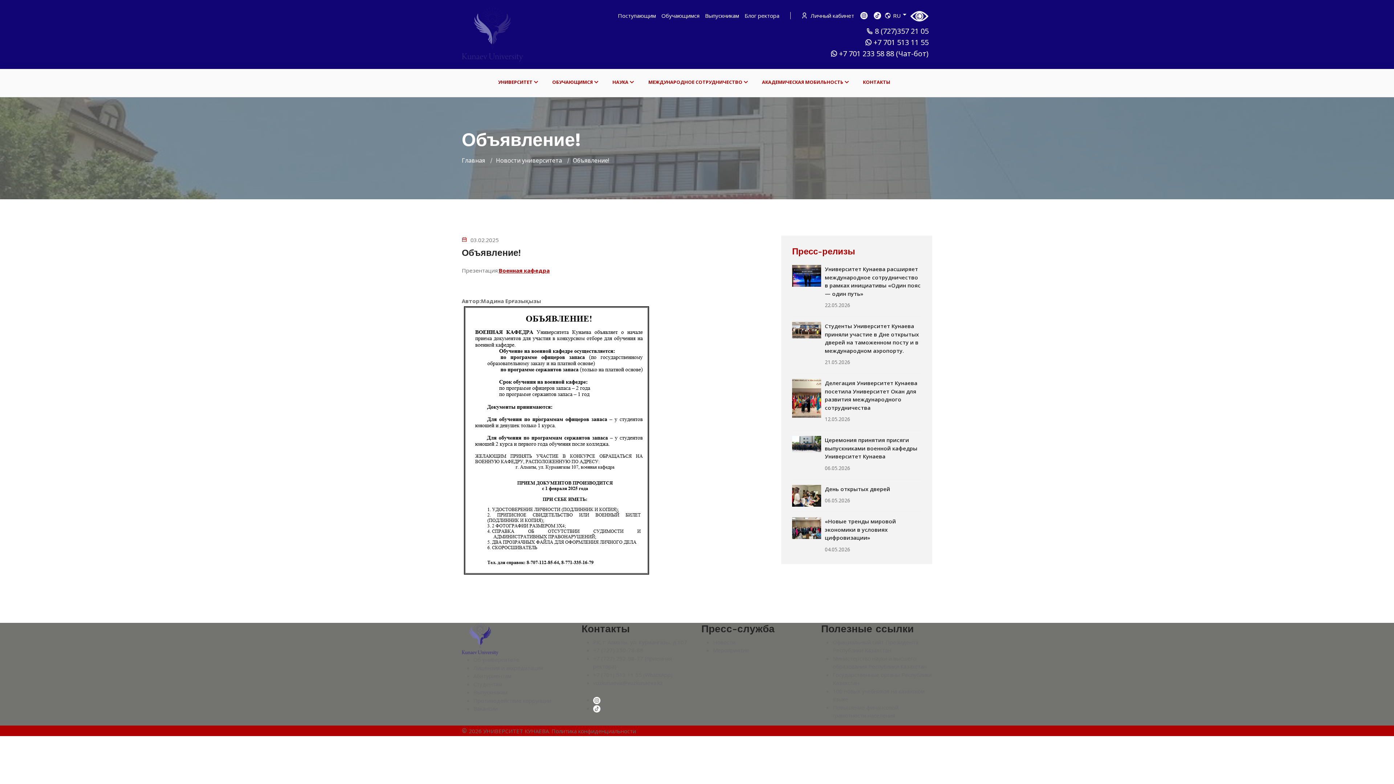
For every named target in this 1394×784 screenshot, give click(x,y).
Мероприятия (731, 650)
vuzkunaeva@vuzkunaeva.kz (628, 682)
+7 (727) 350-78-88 (618, 650)
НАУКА (620, 82)
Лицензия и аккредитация (508, 667)
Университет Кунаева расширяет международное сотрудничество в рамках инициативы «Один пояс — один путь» (873, 281)
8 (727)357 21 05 (902, 31)
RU (897, 15)
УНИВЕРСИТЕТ (515, 82)
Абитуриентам (492, 675)
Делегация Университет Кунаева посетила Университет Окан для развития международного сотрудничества (871, 395)
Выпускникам (722, 15)
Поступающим (637, 15)
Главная (473, 160)
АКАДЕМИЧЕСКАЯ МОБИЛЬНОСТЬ (802, 82)
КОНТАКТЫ (876, 82)
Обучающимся (680, 15)
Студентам (487, 684)
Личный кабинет (832, 15)
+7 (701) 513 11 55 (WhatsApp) (633, 674)
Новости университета (529, 160)
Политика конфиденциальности (593, 731)
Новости (724, 642)
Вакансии (485, 708)
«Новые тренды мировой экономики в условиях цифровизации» (860, 529)
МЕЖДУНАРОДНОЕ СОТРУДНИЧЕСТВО (695, 82)
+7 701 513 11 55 (901, 42)
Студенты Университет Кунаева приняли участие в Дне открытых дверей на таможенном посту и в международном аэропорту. (872, 338)
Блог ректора (762, 15)
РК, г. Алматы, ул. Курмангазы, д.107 (640, 642)
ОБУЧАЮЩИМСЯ (572, 82)
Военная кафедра (524, 270)
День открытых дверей (857, 489)
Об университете (496, 659)
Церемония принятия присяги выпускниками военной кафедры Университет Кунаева (871, 448)
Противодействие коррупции (512, 700)
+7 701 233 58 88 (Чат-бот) (884, 53)
